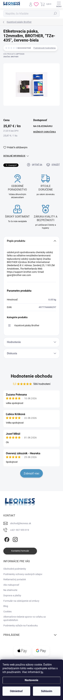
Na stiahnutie (10, 590)
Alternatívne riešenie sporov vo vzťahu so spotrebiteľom (24, 618)
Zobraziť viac (31, 473)
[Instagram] (15, 539)
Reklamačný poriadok (14, 579)
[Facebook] (6, 539)
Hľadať (55, 13)
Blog (5, 606)
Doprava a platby (12, 595)
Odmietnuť (16, 691)
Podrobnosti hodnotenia (44, 48)
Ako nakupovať (11, 584)
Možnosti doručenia (44, 132)
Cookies (7, 611)
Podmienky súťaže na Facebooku (20, 625)
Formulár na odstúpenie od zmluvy (21, 601)
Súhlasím (46, 691)
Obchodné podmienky (14, 568)
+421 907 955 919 (19, 530)
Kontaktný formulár (20, 551)
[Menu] (59, 4)
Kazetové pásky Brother (26, 325)
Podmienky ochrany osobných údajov (22, 574)
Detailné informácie (14, 156)
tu (42, 672)
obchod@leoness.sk (20, 523)
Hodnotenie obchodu (31, 376)
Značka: (10, 57)
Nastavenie (31, 680)
